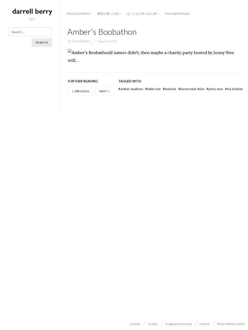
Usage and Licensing (178, 324)
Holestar (170, 89)
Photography (78, 13)
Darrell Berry (81, 41)
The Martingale (177, 13)
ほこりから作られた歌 (142, 13)
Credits (152, 324)
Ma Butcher (234, 89)
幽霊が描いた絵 (107, 13)
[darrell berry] (32, 11)
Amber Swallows (131, 89)
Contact (204, 324)
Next (103, 91)
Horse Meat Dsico (191, 89)
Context (135, 324)
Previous (81, 91)
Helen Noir (153, 89)
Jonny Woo (215, 89)
